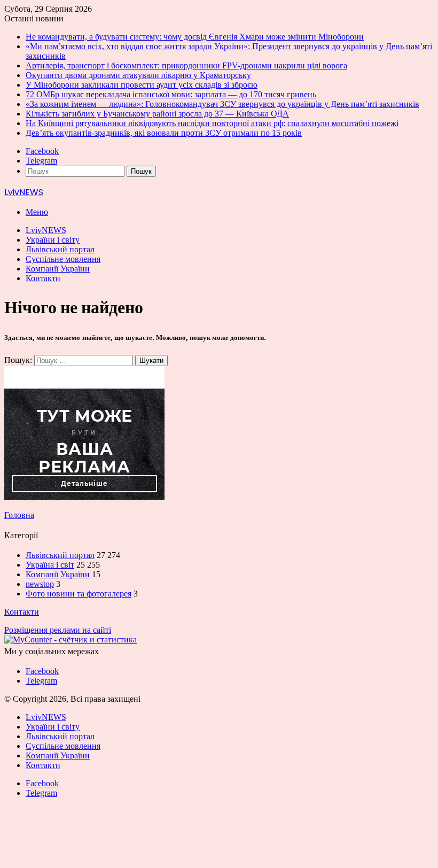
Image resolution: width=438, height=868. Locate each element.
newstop (40, 583)
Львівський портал (60, 249)
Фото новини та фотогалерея (78, 593)
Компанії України (58, 268)
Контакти (43, 278)
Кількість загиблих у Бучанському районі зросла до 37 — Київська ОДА (157, 113)
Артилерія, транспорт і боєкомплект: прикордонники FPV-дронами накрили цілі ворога (186, 65)
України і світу (53, 239)
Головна (19, 515)
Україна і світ (50, 564)
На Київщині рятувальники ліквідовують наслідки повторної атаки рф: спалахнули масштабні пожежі (212, 123)
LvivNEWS (46, 230)
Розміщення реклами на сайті (57, 629)
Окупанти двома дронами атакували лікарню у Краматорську (138, 75)
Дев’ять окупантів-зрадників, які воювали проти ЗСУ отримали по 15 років (164, 132)
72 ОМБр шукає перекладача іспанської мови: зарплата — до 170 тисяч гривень (171, 94)
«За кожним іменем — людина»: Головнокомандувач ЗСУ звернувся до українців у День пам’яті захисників (222, 103)
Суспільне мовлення (63, 259)
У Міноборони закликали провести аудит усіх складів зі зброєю (141, 84)
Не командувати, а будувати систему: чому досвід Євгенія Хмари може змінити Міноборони (195, 36)
